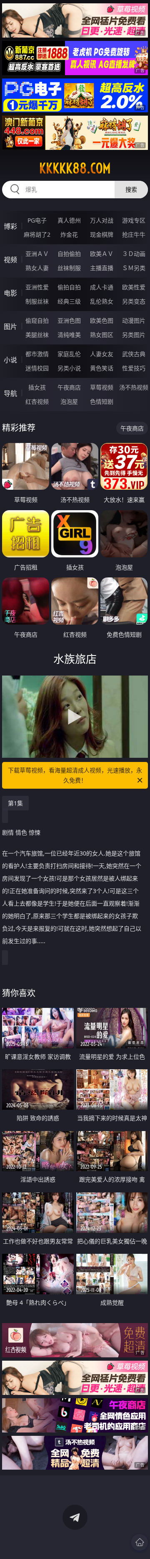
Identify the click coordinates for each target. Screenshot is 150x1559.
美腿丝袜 (37, 335)
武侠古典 (133, 354)
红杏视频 (37, 401)
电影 (10, 293)
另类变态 (133, 301)
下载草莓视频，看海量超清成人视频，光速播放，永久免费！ (75, 775)
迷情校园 (37, 368)
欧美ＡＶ (101, 254)
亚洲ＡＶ (37, 254)
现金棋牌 (101, 234)
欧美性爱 (133, 287)
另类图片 (133, 335)
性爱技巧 (133, 368)
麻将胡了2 (37, 234)
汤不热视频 (133, 387)
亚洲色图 (69, 320)
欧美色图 (101, 320)
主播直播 (101, 268)
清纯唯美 (69, 335)
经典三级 (69, 301)
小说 (10, 359)
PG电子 (37, 220)
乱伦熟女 (101, 301)
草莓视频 (101, 387)
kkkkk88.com (75, 168)
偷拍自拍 (69, 287)
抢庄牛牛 (133, 234)
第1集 (15, 803)
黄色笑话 (101, 368)
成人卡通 (101, 287)
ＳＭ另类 (133, 268)
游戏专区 (133, 220)
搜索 (131, 189)
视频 (10, 259)
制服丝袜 (37, 301)
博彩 (10, 226)
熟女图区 (101, 335)
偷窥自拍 (37, 320)
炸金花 (69, 234)
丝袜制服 (69, 268)
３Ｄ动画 (133, 254)
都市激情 (37, 354)
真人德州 (69, 220)
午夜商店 (69, 387)
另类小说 (69, 368)
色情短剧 (101, 401)
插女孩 (37, 387)
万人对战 (101, 220)
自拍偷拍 (69, 254)
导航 (10, 393)
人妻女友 (101, 354)
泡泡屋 (69, 401)
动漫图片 (133, 320)
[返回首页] (139, 1542)
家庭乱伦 (69, 354)
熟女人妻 (37, 268)
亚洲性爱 (37, 287)
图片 (10, 326)
